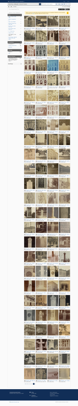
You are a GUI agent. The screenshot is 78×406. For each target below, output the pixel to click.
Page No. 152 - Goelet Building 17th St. (45, 307)
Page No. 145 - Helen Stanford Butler (68, 234)
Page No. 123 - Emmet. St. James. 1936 (45, 146)
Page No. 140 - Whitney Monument (32, 219)
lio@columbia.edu (34, 396)
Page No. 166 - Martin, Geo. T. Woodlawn (57, 366)
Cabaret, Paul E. (11, 32)
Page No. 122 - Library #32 (43, 131)
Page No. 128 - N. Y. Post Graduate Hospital (57, 161)
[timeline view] (69, 9)
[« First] (64, 4)
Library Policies (52, 394)
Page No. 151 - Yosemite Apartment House (57, 292)
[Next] (69, 4)
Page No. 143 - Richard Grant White (67, 219)
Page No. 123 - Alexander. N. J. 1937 (56, 131)
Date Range (10, 63)
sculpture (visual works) (12, 45)
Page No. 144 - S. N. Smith (43, 234)
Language (10, 50)
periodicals (10, 47)
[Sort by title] (59, 9)
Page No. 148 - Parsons (53, 263)
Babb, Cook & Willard (12, 21)
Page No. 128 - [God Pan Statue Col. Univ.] (46, 161)
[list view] (67, 9)
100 (62, 9)
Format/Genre (11, 42)
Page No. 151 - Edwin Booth (31, 292)
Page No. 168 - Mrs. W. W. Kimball (32, 380)
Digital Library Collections (17, 4)
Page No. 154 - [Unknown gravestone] (45, 322)
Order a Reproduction (53, 392)
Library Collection (11, 56)
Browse (15, 6)
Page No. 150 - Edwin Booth (54, 278)
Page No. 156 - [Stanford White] (55, 336)
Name (9, 15)
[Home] (8, 7)
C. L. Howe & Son (11, 31)
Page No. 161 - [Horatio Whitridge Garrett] (45, 351)
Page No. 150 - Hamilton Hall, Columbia (68, 278)
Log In (68, 1)
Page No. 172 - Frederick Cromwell (67, 380)
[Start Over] (42, 4)
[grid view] (65, 9)
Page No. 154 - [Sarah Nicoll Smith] (32, 322)
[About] (11, 7)
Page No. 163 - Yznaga (30, 366)
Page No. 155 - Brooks (53, 322)
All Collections (65, 6)
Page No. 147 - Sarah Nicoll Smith (32, 263)
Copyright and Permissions (54, 393)
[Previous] (66, 4)
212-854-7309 (33, 393)
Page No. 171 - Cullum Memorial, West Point (57, 380)
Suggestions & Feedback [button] (54, 395)
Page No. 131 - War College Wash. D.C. (68, 175)
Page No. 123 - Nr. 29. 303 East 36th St (56, 146)
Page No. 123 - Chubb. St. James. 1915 (68, 131)
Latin (9, 53)
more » (9, 39)
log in (33, 13)
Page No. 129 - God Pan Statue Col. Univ (69, 161)
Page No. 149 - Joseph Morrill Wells (44, 278)
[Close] (67, 13)
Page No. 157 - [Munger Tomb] (66, 336)
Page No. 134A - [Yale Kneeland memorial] (34, 190)
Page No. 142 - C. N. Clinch (43, 219)
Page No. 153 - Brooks (53, 307)
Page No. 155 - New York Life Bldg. (32, 336)
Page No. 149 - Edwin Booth (31, 278)
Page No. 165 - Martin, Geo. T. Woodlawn (45, 366)
